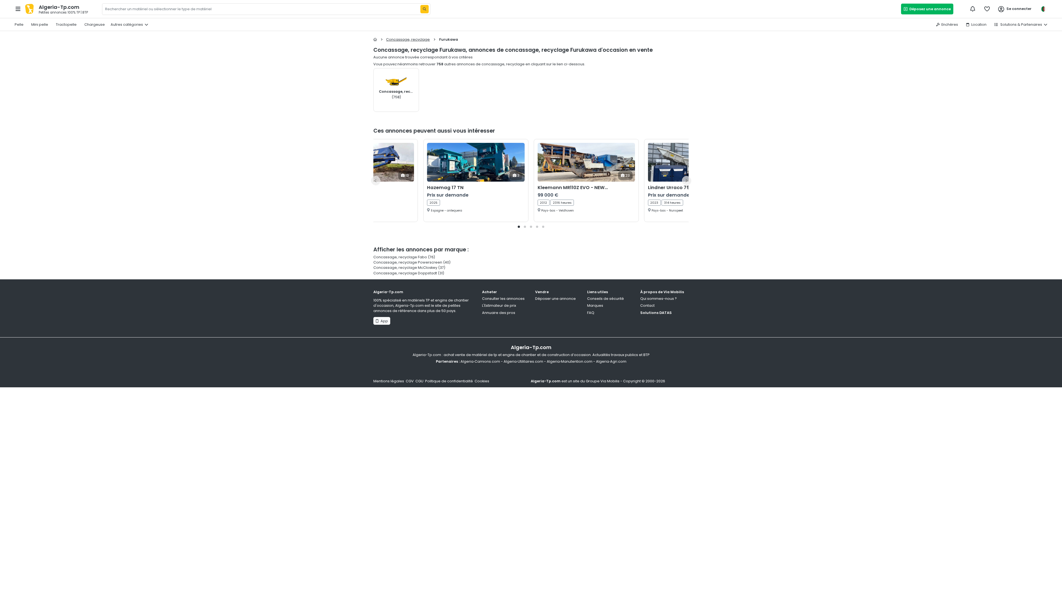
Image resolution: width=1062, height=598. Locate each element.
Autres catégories (127, 24)
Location (978, 24)
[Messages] (972, 9)
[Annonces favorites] (987, 9)
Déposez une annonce (929, 9)
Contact (647, 305)
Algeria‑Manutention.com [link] (569, 361)
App (383, 321)
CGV (410, 381)
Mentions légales (388, 381)
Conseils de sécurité (605, 298)
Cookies (482, 381)
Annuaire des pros (498, 312)
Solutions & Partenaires (1020, 24)
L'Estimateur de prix (499, 305)
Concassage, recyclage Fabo (400, 257)
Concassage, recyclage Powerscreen (407, 262)
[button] (519, 227)
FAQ (590, 312)
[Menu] (18, 9)
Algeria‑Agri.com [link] (611, 361)
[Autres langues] (1044, 9)
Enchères (949, 24)
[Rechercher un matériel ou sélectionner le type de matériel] (424, 9)
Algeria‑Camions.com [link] (480, 361)
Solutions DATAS (656, 312)
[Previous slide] (375, 180)
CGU (419, 381)
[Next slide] (686, 180)
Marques (595, 305)
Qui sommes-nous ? (658, 298)
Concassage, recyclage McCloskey (405, 267)
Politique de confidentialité (449, 381)
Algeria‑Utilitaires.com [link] (523, 361)
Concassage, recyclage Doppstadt (405, 273)
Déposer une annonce (555, 298)
